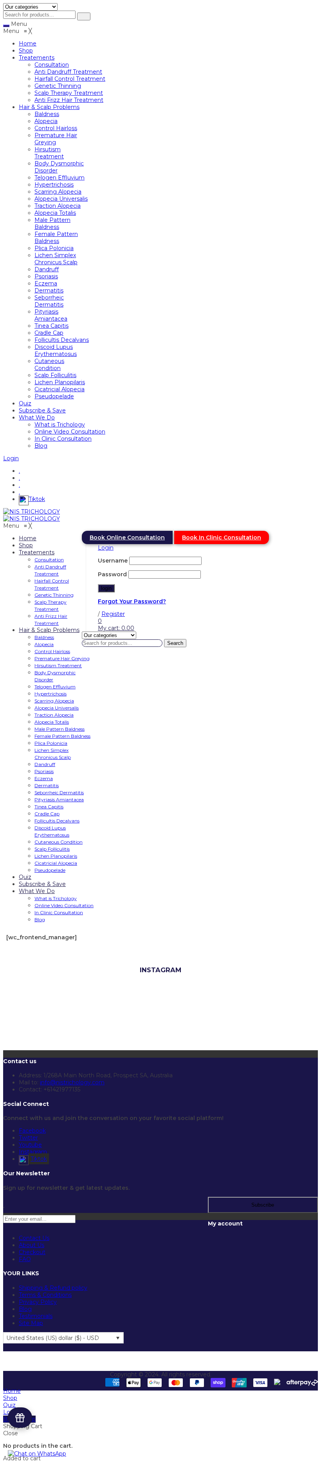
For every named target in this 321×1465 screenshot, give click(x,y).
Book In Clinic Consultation (221, 537)
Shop (10, 1397)
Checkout (32, 1252)
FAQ (25, 1259)
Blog (25, 1309)
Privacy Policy (38, 1301)
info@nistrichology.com (72, 1082)
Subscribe (262, 1205)
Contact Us (34, 1238)
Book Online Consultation (127, 537)
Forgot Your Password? (132, 601)
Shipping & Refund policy (53, 1287)
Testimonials (35, 1316)
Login (11, 458)
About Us (31, 1245)
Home (12, 1390)
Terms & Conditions (45, 1294)
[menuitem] (27, 43)
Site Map (31, 1323)
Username (113, 560)
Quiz (9, 1405)
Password (112, 574)
